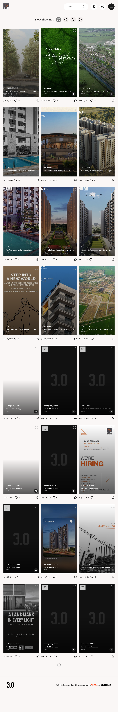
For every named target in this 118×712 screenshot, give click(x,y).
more (7, 93)
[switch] (102, 6)
